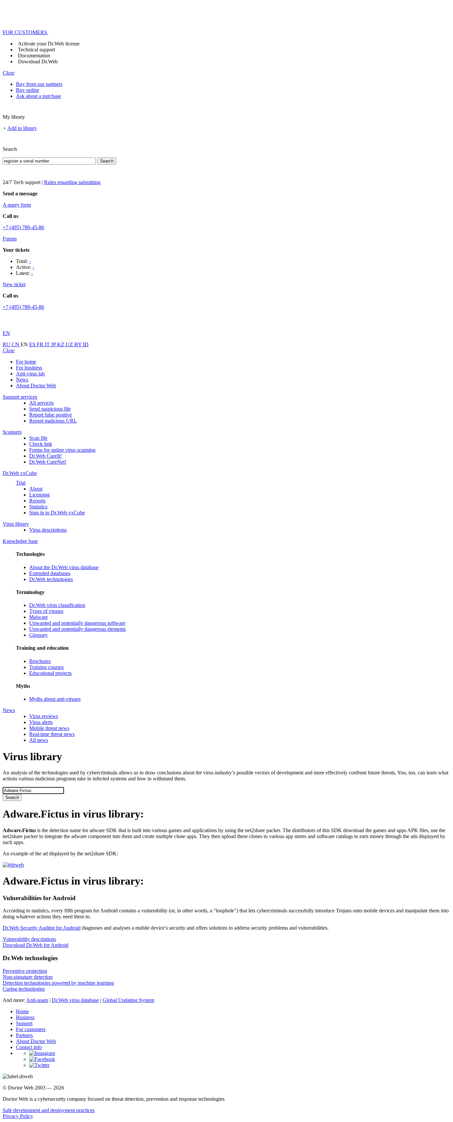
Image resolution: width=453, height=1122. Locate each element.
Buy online (27, 90)
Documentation (34, 55)
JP (54, 344)
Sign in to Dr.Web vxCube (57, 512)
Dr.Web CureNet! (47, 462)
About (35, 489)
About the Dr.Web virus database (63, 567)
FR (41, 344)
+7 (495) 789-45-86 (23, 227)
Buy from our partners (39, 84)
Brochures (40, 661)
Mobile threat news (49, 728)
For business (29, 367)
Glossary (38, 635)
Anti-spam (37, 1000)
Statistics (38, 506)
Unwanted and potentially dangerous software (77, 623)
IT (48, 344)
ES (33, 344)
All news (38, 740)
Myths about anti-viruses (55, 699)
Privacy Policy (18, 1116)
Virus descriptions (48, 530)
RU (7, 344)
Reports (37, 500)
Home (22, 1011)
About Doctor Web (36, 385)
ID (86, 344)
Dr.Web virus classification (57, 605)
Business (25, 1017)
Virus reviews (43, 716)
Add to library (22, 128)
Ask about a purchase (38, 96)
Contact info (29, 1047)
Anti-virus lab (30, 373)
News (22, 379)
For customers (30, 1029)
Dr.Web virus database (75, 1000)
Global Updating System (128, 1000)
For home (26, 361)
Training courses (46, 667)
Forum (10, 238)
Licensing (39, 494)
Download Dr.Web (38, 61)
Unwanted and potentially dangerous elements (77, 629)
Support (24, 1023)
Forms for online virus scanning (62, 450)
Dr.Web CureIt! (45, 456)
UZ (70, 344)
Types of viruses (46, 611)
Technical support (36, 49)
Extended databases (49, 573)
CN (16, 344)
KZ (61, 344)
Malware (38, 617)
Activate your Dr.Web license (49, 43)
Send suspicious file (50, 409)
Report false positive (50, 415)
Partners (24, 1035)
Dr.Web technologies (51, 579)
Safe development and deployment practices (49, 1110)
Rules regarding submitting (72, 182)
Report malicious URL (53, 421)
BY (78, 344)
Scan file (38, 438)
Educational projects (50, 673)
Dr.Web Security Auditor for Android (42, 928)
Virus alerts (41, 722)
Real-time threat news (52, 734)
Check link (40, 444)
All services (41, 403)
